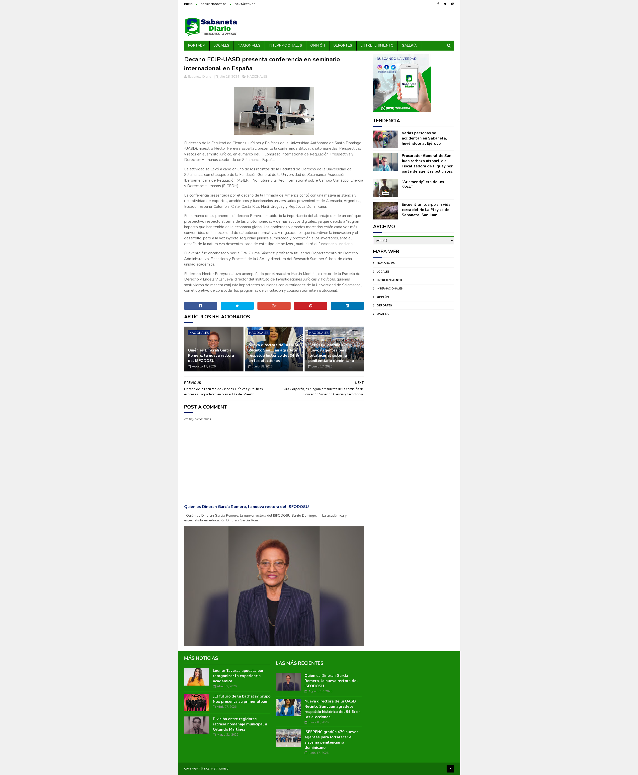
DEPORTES (342, 45)
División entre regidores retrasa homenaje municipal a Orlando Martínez (240, 724)
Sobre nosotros (214, 4)
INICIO (188, 4)
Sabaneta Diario (216, 769)
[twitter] (445, 4)
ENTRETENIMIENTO (377, 45)
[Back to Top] (450, 769)
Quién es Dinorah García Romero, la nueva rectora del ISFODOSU (211, 355)
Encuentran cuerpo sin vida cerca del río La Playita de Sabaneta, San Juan (426, 209)
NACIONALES (249, 45)
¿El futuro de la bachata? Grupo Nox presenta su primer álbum (241, 699)
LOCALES (222, 45)
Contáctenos (245, 4)
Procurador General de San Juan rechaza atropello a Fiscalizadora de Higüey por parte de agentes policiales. (427, 163)
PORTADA (197, 45)
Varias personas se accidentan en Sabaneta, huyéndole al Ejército (424, 138)
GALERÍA (409, 45)
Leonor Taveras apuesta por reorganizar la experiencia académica (238, 676)
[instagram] (453, 4)
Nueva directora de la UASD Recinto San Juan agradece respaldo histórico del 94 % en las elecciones (274, 353)
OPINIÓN (317, 45)
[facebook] (438, 4)
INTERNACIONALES (285, 45)
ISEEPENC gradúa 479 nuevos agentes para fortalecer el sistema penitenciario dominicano (331, 353)
